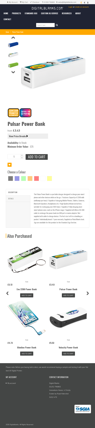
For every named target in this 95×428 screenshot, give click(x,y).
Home (7, 32)
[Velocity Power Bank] (68, 318)
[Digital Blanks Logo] (47, 7)
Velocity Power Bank (68, 347)
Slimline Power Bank (26, 347)
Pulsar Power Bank (68, 289)
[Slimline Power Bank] (27, 318)
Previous (13, 37)
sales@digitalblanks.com (67, 2)
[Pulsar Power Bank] (68, 259)
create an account (82, 7)
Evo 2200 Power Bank (27, 289)
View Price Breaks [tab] (17, 136)
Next (13, 72)
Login (70, 7)
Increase (21, 155)
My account (12, 383)
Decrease (21, 158)
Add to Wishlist (10, 165)
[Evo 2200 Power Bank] (27, 259)
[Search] (57, 25)
